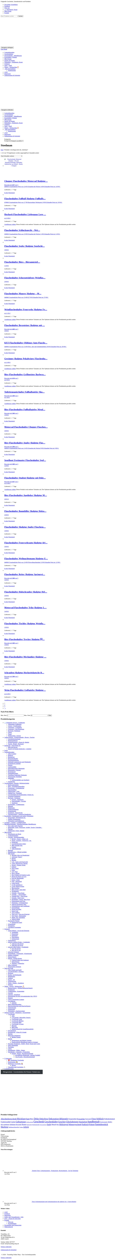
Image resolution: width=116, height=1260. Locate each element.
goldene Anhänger (13, 955)
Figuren (10, 765)
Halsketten (15, 935)
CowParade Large (17, 1019)
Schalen (14, 847)
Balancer (10, 755)
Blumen (14, 860)
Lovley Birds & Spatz (18, 886)
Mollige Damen (16, 1037)
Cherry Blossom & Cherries (20, 863)
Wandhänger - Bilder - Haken (16, 1050)
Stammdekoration (13, 773)
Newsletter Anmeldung (11, 4)
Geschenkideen (8, 54)
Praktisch (85, 1124)
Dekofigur (43, 1119)
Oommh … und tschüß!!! (19, 894)
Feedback (7, 6)
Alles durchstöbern (9, 69)
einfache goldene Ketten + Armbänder (19, 942)
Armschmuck (12, 940)
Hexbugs (10, 973)
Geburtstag (21, 1121)
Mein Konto (7, 11)
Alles (13, 1016)
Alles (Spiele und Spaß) (15, 970)
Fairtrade (88, 1119)
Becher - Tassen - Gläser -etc (20, 839)
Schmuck (7, 64)
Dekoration (54, 1118)
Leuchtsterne (11, 1001)
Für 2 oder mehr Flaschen (15, 826)
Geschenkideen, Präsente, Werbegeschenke (16, 783)
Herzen (14, 1065)
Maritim (10, 1034)
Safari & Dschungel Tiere (19, 904)
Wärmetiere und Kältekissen (16, 821)
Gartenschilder (12, 767)
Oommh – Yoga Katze (18, 893)
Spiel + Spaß (8, 65)
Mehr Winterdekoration (14, 1004)
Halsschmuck (15, 962)
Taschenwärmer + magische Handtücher (19, 814)
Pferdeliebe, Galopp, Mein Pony (21, 899)
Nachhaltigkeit (12, 1223)
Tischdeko (11, 1047)
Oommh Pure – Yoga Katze (19, 896)
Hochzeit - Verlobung (14, 798)
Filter (49, 715)
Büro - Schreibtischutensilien (16, 786)
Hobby (110, 1122)
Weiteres (10, 984)
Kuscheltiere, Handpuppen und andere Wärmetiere (18, 816)
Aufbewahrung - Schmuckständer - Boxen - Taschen (19, 737)
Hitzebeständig (103, 1122)
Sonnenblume (15, 907)
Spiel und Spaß (8, 968)
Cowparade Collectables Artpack (21, 1017)
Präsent (92, 1124)
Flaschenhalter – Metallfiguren (13, 55)
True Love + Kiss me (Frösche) (21, 914)
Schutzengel (11, 1009)
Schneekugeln (12, 811)
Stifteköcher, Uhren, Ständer (16, 831)
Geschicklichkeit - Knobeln (16, 971)
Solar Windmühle (13, 1045)
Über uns (7, 8)
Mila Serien (11, 853)
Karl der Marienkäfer (18, 878)
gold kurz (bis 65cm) (17, 944)
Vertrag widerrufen (6, 1247)
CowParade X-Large (18, 1024)
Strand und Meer (16, 909)
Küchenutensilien (36, 1124)
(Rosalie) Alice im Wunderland (20, 855)
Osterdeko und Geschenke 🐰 (16, 1067)
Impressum (7, 74)
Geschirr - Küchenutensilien (16, 837)
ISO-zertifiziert (5, 1124)
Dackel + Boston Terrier (18, 865)
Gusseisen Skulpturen (14, 796)
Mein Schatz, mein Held (18, 889)
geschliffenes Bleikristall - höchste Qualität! (27, 1055)
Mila (57, 1124)
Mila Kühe (15, 1027)
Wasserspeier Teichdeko (15, 776)
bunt (28, 1119)
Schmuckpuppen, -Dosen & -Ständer (18, 742)
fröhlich (100, 1118)
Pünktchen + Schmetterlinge (20, 903)
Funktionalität (5, 1122)
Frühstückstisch (109, 1119)
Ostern (10, 732)
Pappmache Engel (17, 922)
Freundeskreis (12, 1030)
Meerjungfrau (15, 888)
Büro (32, 1119)
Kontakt (6, 13)
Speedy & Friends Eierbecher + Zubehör (19, 749)
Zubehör (14, 1003)
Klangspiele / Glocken (14, 770)
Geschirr (10, 993)
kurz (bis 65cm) (16, 948)
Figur (93, 1119)
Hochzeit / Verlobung (14, 731)
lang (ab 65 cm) (16, 950)
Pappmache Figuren (13, 921)
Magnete (10, 806)
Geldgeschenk (29, 1122)
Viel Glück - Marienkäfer (19, 916)
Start (2, 150)
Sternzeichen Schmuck (14, 966)
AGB (6, 72)
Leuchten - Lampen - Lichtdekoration (15, 822)
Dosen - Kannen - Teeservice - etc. (21, 840)
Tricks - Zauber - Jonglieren (16, 983)
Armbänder (15, 932)
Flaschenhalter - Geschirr (19, 801)
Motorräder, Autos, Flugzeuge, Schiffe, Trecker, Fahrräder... (25, 827)
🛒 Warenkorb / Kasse (10, 9)
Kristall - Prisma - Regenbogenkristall (22, 1053)
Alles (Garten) (12, 754)
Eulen (13, 870)
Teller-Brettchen (16, 849)
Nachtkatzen (15, 891)
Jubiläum (13, 1124)
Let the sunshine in (17, 885)
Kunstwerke (29, 1124)
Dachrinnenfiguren (13, 760)
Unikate (21, 1127)
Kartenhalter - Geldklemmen (16, 804)
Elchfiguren (11, 989)
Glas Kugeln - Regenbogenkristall (25, 1057)
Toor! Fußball (15, 912)
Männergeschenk (75, 1124)
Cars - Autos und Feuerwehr (20, 862)
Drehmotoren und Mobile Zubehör (21, 1040)
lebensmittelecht (43, 1124)
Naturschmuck (12, 957)
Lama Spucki (15, 883)
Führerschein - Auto (13, 791)
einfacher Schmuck (13, 952)
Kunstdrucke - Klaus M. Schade (17, 1032)
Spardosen (15, 803)
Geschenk (39, 1121)
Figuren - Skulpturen (17, 799)
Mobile (10, 1039)
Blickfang (21, 1118)
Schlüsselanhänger (13, 809)
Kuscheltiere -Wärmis (10, 57)
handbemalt (94, 1121)
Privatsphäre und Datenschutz (12, 1225)
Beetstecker (11, 757)
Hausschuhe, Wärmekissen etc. (17, 817)
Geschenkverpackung (14, 739)
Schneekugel (11, 924)
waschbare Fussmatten (14, 927)
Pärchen (10, 829)
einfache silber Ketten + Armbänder (18, 947)
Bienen (14, 858)
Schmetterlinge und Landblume (21, 906)
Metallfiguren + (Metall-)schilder (17, 852)
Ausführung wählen (10, 224)
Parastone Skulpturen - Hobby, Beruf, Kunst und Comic (24, 1044)
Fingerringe (15, 934)
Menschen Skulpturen (14, 1035)
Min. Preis (4, 715)
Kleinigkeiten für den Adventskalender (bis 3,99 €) (22, 996)
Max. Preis (27, 715)
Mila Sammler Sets (17, 845)
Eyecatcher (81, 1119)
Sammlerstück (101, 1124)
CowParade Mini (16, 1022)
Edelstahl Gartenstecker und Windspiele (19, 762)
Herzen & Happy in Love (19, 876)
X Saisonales (8, 1058)
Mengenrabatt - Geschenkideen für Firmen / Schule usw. (21, 1072)
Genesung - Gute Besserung (16, 729)
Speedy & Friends (9, 60)
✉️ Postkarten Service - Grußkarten (14, 722)
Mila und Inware (12, 747)
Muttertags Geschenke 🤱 (15, 1063)
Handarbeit (83, 1122)
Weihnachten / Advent (14, 736)
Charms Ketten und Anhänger (20, 960)
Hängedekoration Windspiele (16, 768)
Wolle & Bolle (16, 919)
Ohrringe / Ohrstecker (18, 963)
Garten (13, 1122)
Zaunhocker (11, 781)
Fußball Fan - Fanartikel (15, 793)
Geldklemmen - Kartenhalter (16, 991)
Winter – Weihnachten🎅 (11, 67)
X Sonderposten (9, 1068)
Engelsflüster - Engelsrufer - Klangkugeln (20, 953)
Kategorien (7, 141)
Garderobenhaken (13, 835)
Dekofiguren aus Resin (14, 834)
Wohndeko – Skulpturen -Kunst (13, 62)
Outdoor (10, 978)
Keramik (18, 1124)
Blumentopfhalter (13, 758)
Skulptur (4, 1127)
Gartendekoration (9, 52)
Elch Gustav (15, 868)
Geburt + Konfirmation (14, 726)
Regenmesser (12, 772)
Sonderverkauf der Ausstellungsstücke (22, 1029)
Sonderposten (12, 70)
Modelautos (11, 808)
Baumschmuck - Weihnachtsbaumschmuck (20, 988)
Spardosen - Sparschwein (15, 812)
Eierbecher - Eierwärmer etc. (12, 745)
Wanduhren (11, 926)
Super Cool (15, 911)
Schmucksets (15, 939)
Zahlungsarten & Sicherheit (12, 75)
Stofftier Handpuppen (14, 819)
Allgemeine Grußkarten (14, 724)
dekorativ (63, 1118)
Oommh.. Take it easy (18, 898)
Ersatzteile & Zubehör (14, 763)
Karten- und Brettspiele (14, 975)
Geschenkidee (51, 1121)
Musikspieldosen (13, 740)
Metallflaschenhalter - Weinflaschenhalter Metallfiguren (20, 824)
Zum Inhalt (4, 49)
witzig (26, 1127)
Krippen (10, 998)
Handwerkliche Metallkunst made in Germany (25, 1042)
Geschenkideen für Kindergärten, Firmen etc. (21, 794)
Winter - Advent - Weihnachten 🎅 (14, 986)
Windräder (11, 778)
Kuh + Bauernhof (17, 881)
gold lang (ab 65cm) (17, 945)
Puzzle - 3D (11, 980)
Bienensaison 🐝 (13, 1062)
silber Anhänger (12, 965)
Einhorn (14, 867)
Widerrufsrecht (8, 1227)
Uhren (10, 1048)
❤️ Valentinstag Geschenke (16, 1060)
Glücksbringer (72, 1121)
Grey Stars (15, 871)
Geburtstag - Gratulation (15, 727)
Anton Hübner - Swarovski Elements (18, 930)
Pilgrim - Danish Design (15, 958)
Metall (54, 1124)
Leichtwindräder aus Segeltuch (20, 780)
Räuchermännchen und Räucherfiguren (19, 1006)
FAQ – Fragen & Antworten (12, 1218)
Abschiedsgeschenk (9, 1119)
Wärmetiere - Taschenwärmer (16, 1011)
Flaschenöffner (12, 790)
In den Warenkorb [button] (9, 193)
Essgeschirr (72, 1119)
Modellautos (11, 976)
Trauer (10, 734)
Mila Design (7, 59)
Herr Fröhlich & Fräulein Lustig (21, 875)
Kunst (24, 1124)
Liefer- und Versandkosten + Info (13, 1217)
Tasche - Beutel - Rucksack (16, 744)
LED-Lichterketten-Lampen (16, 999)
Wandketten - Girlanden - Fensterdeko (19, 1052)
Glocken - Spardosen (14, 994)
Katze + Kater (16, 880)
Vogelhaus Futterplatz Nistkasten (17, 775)
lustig (49, 1124)
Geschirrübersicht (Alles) (19, 844)
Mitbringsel (63, 1124)
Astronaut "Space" (17, 857)
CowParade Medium (17, 1021)
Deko (36, 1118)
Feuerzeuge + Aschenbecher (16, 788)
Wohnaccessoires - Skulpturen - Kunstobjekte (17, 1012)
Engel (6, 750)
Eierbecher (15, 842)
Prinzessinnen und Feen (18, 901)
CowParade (11, 1014)
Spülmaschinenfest (14, 1127)
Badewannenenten (13, 785)
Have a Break (15, 873)
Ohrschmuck (15, 937)
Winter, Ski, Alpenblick (18, 917)
